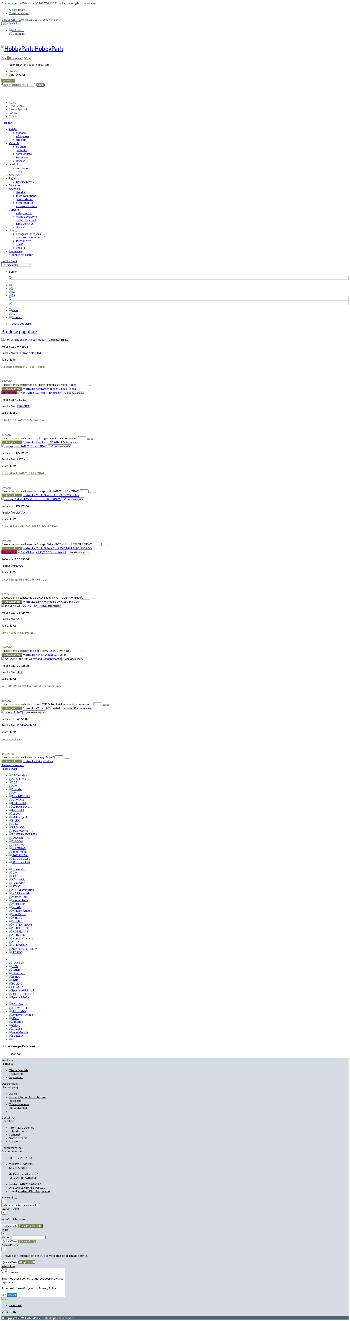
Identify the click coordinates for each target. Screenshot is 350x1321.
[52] (12, 295)
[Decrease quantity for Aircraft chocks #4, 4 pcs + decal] (91, 385)
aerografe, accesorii (28, 234)
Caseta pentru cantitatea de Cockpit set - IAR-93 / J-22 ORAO (40, 491)
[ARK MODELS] (19, 796)
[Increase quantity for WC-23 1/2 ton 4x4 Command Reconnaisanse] (104, 705)
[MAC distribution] (21, 889)
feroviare (22, 157)
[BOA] (13, 824)
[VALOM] (15, 1028)
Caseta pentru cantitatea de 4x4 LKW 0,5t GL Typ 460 (35, 650)
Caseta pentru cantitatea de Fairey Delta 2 (27, 757)
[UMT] (14, 1018)
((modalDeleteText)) (31, 1226)
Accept (12, 1295)
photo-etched (24, 199)
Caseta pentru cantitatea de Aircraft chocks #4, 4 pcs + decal (39, 384)
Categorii (7, 122)
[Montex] (15, 317)
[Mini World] (17, 914)
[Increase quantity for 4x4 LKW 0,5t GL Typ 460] (80, 651)
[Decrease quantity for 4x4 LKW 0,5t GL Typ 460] (83, 651)
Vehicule (14, 143)
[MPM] (14, 941)
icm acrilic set (24, 223)
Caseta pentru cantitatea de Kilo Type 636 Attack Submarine (39, 438)
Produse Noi (16, 106)
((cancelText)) (10, 1226)
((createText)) (28, 1241)
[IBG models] (17, 869)
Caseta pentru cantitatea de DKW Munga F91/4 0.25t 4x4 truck (41, 597)
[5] (11, 285)
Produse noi (16, 1073)
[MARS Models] (19, 893)
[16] (12, 292)
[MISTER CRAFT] (20, 924)
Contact (14, 116)
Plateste (8, 81)
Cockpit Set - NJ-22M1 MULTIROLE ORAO (30, 526)
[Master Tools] (18, 900)
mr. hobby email (26, 220)
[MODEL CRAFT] (20, 928)
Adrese (13, 1141)
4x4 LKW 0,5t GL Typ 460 (18, 632)
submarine (22, 168)
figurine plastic (25, 181)
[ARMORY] (16, 799)
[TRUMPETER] (19, 1007)
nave (19, 171)
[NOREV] (15, 952)
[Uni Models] (17, 1011)
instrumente (23, 240)
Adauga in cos (12, 389)
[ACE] (13, 782)
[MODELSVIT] (19, 931)
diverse (20, 160)
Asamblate (15, 251)
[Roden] (14, 969)
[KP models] (17, 879)
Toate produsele (12, 765)
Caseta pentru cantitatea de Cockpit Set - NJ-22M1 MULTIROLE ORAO (46, 544)
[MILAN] (15, 907)
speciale (21, 139)
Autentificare (17, 9)
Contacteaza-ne (11, 3)
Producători (9, 261)
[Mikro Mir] (17, 903)
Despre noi (15, 1100)
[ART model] (17, 803)
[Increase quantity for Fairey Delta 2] (65, 758)
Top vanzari (16, 1077)
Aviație (13, 129)
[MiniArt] (15, 917)
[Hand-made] (18, 851)
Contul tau (7, 1117)
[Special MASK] (19, 997)
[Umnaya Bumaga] (21, 1014)
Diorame (14, 185)
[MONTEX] (17, 935)
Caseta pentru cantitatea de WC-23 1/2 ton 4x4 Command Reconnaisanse (47, 704)
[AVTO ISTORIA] (20, 806)
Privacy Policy (47, 1288)
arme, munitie (24, 202)
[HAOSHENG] (18, 855)
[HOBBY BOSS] (19, 858)
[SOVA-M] (16, 987)
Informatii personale (21, 1127)
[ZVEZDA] (16, 1035)
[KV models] (17, 883)
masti (19, 244)
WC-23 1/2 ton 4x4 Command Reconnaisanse (31, 686)
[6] (11, 288)
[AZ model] (16, 810)
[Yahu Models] (18, 1032)
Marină (13, 164)
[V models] (16, 1021)
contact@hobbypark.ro (80, 3)
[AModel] (15, 789)
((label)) (6, 1237)
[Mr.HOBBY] (18, 945)
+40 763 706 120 (43, 3)
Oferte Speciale (18, 109)
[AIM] (13, 785)
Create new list (20, 1205)
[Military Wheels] (20, 910)
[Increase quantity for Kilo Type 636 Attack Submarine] (88, 439)
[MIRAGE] (16, 921)
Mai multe (50, 388)
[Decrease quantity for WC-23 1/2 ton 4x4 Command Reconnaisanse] (107, 705)
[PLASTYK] (16, 962)
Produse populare (20, 323)
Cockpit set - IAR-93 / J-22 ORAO (23, 473)
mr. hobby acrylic (27, 216)
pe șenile (21, 150)
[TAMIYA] (16, 1004)
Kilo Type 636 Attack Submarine (23, 420)
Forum (13, 112)
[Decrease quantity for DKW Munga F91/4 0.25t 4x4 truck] (95, 598)
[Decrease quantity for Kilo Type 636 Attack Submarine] (91, 439)
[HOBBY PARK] (19, 862)
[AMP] (13, 792)
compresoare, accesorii (30, 237)
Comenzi (14, 1134)
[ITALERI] (15, 876)
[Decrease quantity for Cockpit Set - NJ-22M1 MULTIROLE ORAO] (107, 545)
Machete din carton (21, 254)
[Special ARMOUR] (21, 990)
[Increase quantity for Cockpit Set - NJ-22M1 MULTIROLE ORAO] (103, 545)
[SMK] (13, 980)
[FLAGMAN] (17, 848)
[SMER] (14, 976)
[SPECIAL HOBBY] (21, 993)
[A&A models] (18, 775)
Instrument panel (26, 195)
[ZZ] (12, 1039)
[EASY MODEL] (19, 837)
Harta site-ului (18, 1107)
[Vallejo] (14, 1025)
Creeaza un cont (19, 13)
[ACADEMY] (17, 778)
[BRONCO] (17, 827)
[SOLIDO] (15, 983)
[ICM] (13, 872)
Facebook (15, 1053)
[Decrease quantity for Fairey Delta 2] (68, 758)
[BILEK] (14, 820)
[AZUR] (14, 813)
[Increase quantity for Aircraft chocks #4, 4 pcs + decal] (88, 385)
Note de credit (18, 1138)
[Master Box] (18, 896)
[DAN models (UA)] (21, 830)
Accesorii (15, 188)
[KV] (12, 313)
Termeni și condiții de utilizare (27, 1097)
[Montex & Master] (21, 938)
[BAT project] (18, 817)
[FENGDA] (16, 844)
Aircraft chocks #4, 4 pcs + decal (23, 366)
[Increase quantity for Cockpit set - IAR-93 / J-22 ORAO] (90, 492)
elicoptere (22, 136)
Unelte (13, 230)
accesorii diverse (26, 206)
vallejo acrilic (24, 213)
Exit (3, 1294)
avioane (21, 132)
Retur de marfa (18, 1131)
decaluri (21, 192)
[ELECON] (16, 841)
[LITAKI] (15, 886)
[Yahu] (13, 310)
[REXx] (13, 966)
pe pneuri (22, 146)
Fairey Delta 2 (10, 739)
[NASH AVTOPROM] (23, 948)
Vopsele (14, 209)
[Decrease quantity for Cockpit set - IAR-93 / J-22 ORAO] (94, 492)
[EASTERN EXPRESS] (23, 834)
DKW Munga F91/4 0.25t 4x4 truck (24, 579)
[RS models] (17, 973)
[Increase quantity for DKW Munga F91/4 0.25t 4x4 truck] (92, 598)
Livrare (13, 1093)
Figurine (14, 178)
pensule (21, 247)
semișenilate (24, 153)
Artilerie (14, 175)
